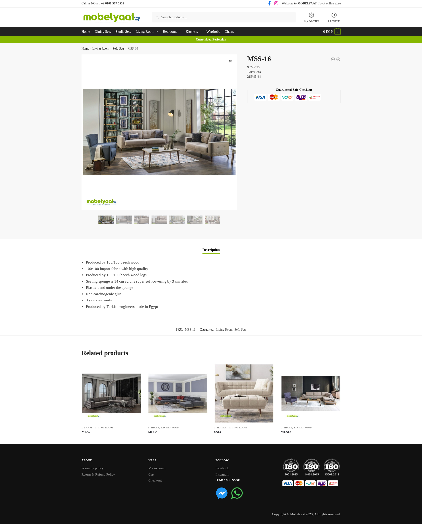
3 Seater (220, 427)
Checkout (334, 21)
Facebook (222, 468)
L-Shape (87, 427)
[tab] (211, 246)
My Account (311, 21)
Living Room (100, 48)
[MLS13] (310, 393)
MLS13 (286, 432)
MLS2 (152, 432)
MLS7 (86, 432)
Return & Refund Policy (98, 474)
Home (85, 48)
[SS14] (244, 393)
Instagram (222, 474)
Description (211, 250)
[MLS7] (111, 393)
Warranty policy (93, 468)
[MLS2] (178, 393)
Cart (151, 474)
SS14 (217, 432)
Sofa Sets (118, 48)
